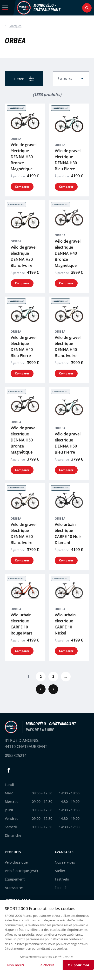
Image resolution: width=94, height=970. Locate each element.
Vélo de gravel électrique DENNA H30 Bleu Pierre (68, 160)
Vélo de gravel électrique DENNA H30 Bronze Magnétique (23, 157)
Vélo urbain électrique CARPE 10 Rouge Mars (22, 624)
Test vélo (62, 879)
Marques (15, 26)
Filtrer (19, 78)
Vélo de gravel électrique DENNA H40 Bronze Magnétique (68, 253)
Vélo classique (16, 862)
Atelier (60, 870)
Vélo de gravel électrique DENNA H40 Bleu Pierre (23, 346)
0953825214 (16, 755)
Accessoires (14, 887)
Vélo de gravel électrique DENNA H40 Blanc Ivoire (68, 346)
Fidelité (61, 887)
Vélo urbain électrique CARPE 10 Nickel (65, 624)
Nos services (65, 862)
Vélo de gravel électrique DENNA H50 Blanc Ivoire (23, 533)
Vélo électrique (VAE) (21, 870)
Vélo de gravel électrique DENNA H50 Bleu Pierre (68, 443)
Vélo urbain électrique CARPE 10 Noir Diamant (68, 533)
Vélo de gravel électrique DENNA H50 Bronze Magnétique (23, 440)
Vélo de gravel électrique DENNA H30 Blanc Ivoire (23, 256)
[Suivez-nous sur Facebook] (9, 770)
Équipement (15, 879)
